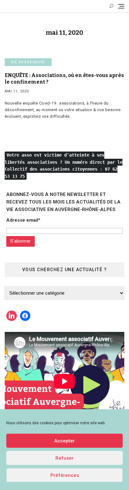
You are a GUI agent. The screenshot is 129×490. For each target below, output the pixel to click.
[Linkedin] (11, 316)
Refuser (64, 458)
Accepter (64, 441)
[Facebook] (25, 316)
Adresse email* (23, 220)
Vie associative (28, 62)
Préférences (64, 475)
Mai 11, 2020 (17, 91)
